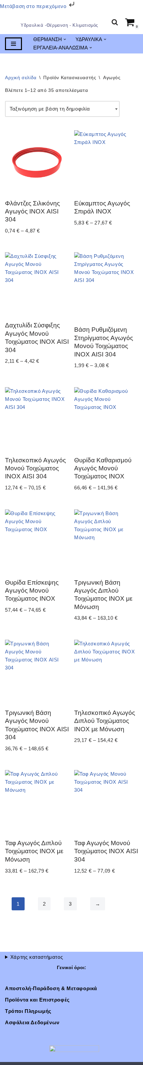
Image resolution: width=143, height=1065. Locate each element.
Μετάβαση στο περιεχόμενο (34, 6)
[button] (65, 40)
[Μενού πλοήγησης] (13, 44)
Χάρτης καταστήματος (36, 957)
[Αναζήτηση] (114, 22)
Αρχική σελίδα (21, 78)
